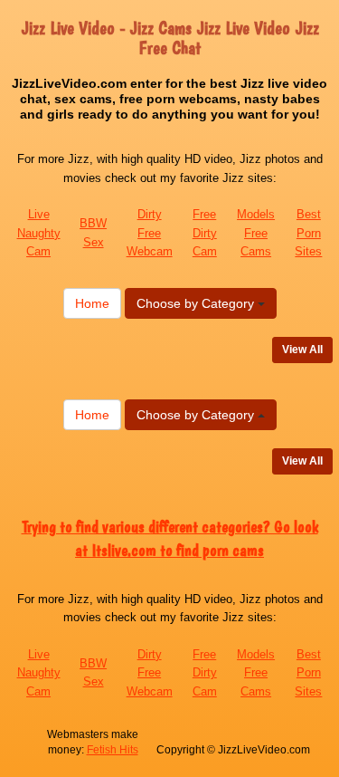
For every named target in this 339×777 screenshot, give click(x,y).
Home (92, 303)
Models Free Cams (256, 232)
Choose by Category (197, 303)
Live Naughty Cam (39, 232)
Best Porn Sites (308, 232)
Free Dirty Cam (205, 232)
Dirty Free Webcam (150, 232)
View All (302, 349)
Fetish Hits (112, 749)
